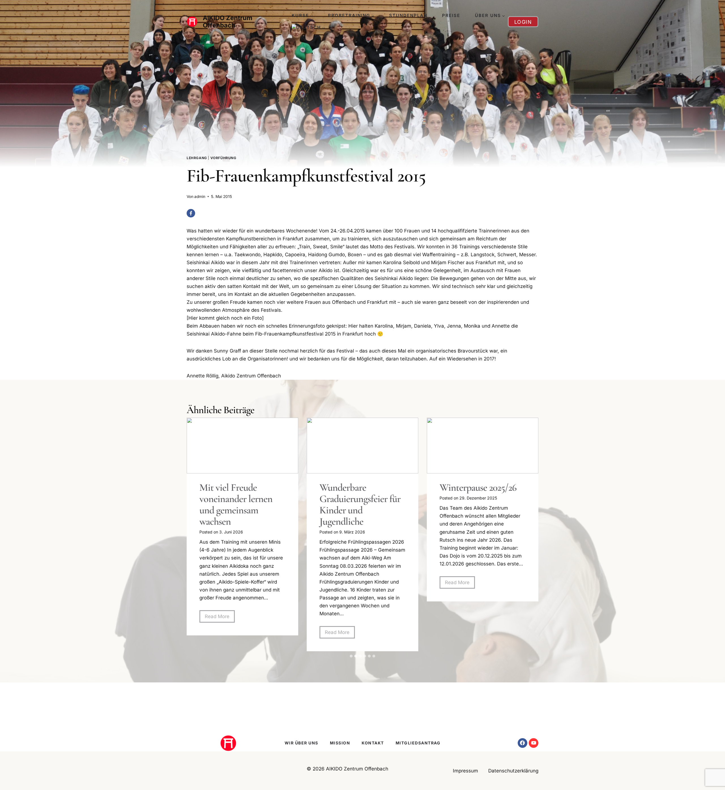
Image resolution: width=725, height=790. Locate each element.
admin (199, 196)
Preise (451, 15)
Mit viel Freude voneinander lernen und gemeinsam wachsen (235, 504)
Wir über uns (301, 742)
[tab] (351, 656)
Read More (220, 618)
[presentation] (242, 445)
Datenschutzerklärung (513, 771)
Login (523, 22)
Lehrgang (197, 158)
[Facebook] (191, 213)
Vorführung (223, 158)
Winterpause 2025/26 (478, 487)
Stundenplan (408, 15)
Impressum (465, 771)
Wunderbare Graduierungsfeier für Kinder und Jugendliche (359, 504)
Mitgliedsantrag (418, 742)
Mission (340, 742)
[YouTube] (533, 743)
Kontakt (373, 742)
